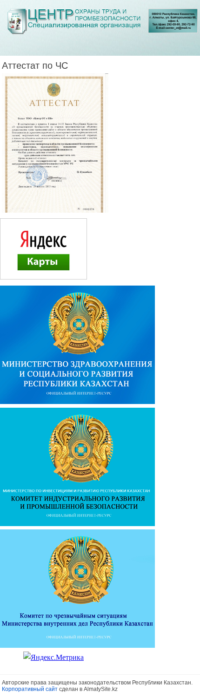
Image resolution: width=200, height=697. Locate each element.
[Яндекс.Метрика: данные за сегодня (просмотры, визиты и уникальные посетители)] (53, 657)
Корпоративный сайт (30, 689)
